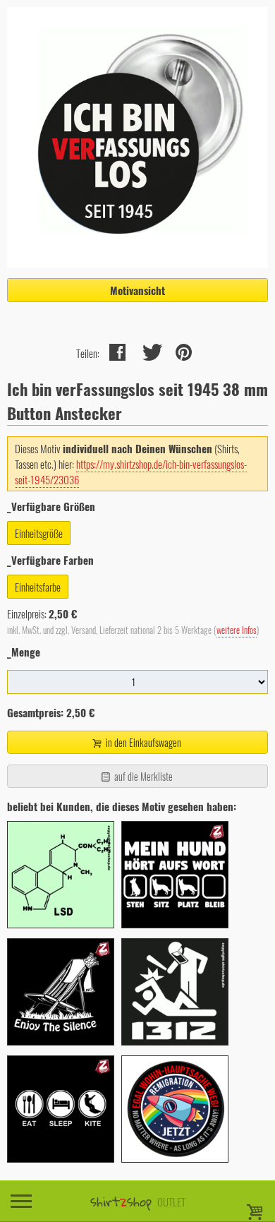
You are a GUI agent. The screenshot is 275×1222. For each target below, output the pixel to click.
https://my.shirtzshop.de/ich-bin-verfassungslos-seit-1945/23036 (131, 471)
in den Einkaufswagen (142, 742)
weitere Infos (236, 630)
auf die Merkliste (142, 776)
